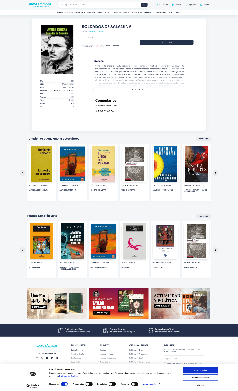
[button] (87, 46)
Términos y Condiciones (185, 364)
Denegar (200, 385)
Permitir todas (200, 370)
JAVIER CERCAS (96, 31)
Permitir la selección (200, 377)
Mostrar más (139, 89)
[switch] (89, 384)
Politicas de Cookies (68, 376)
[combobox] (103, 5)
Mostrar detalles (150, 384)
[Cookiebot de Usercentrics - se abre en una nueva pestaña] (33, 386)
